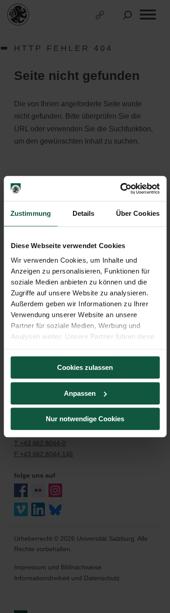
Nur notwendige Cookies (85, 419)
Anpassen (80, 393)
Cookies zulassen (85, 367)
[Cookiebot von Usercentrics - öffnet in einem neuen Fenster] (121, 188)
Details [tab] (84, 213)
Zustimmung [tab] (30, 213)
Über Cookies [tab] (138, 213)
